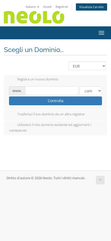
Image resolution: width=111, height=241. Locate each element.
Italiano (31, 7)
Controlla (56, 100)
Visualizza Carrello (91, 7)
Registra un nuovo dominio (37, 79)
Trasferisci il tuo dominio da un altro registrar (51, 114)
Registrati (62, 7)
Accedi (47, 7)
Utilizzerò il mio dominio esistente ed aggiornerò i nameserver (50, 127)
